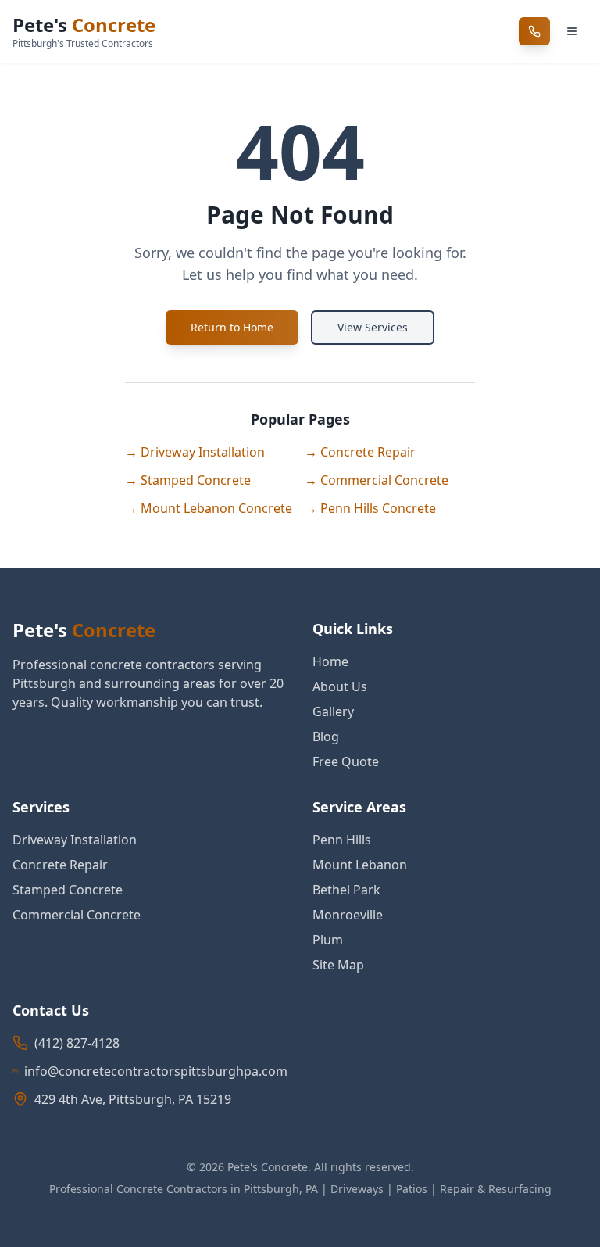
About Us (339, 686)
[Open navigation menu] (572, 31)
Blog (325, 736)
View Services (373, 327)
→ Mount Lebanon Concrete (208, 508)
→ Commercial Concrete (376, 480)
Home (330, 661)
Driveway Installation (74, 839)
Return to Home (232, 327)
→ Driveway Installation (195, 451)
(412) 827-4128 (77, 1043)
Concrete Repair (60, 864)
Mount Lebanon (359, 864)
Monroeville (347, 914)
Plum (327, 939)
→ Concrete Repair (360, 451)
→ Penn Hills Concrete (370, 508)
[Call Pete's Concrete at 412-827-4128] (534, 31)
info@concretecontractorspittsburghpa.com (156, 1071)
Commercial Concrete (76, 914)
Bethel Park (346, 889)
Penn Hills (341, 839)
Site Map (338, 964)
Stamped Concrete (67, 889)
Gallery (333, 711)
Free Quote (345, 761)
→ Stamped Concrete (188, 480)
